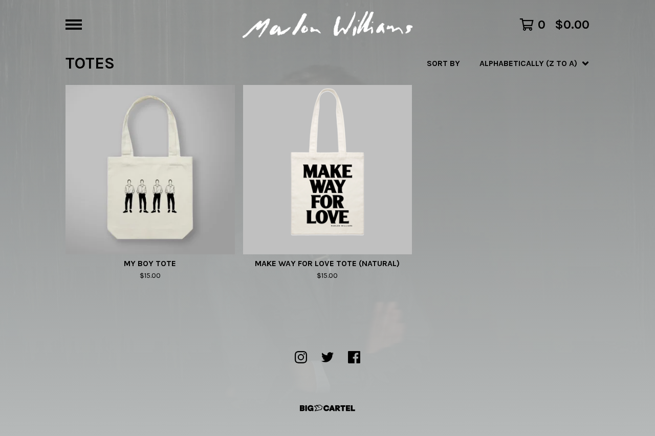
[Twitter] (327, 357)
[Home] (327, 24)
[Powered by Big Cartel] (327, 408)
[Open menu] (74, 24)
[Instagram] (301, 357)
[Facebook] (354, 357)
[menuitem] (508, 63)
